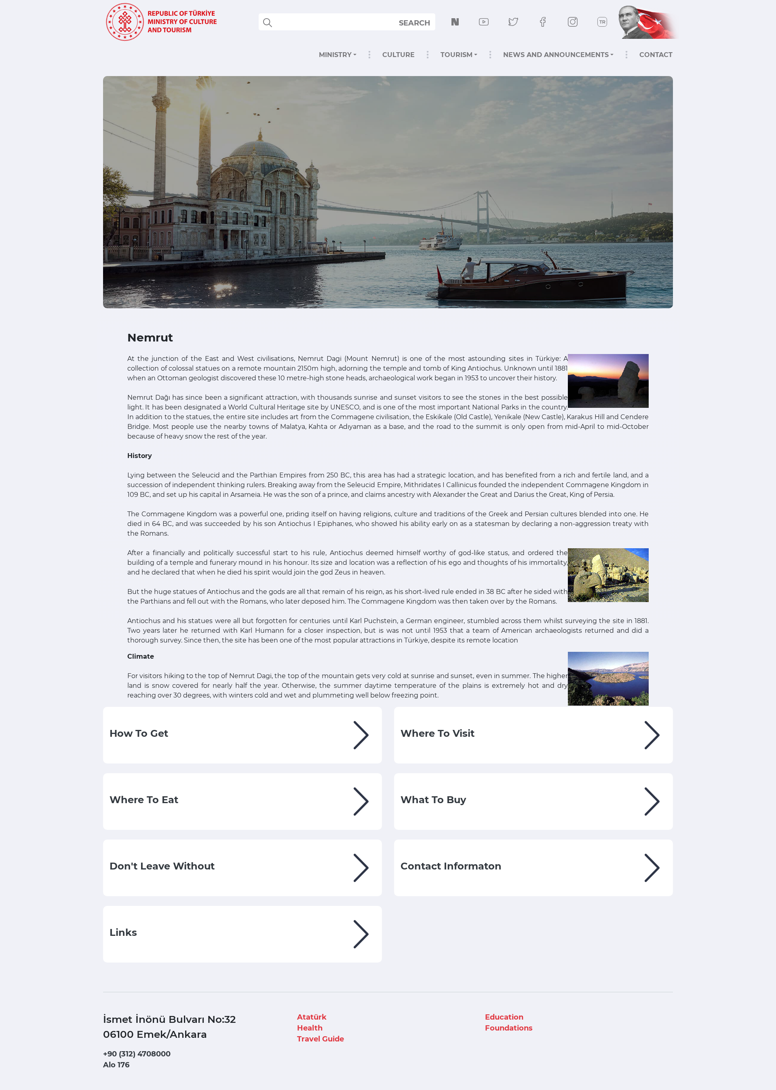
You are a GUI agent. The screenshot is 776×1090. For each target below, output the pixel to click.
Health (310, 1028)
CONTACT (656, 55)
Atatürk (312, 1017)
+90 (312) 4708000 (137, 1054)
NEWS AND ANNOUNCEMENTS (556, 55)
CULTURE (398, 55)
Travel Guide (320, 1039)
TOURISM (456, 55)
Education (504, 1017)
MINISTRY (335, 55)
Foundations (509, 1028)
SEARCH (414, 23)
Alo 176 (116, 1064)
